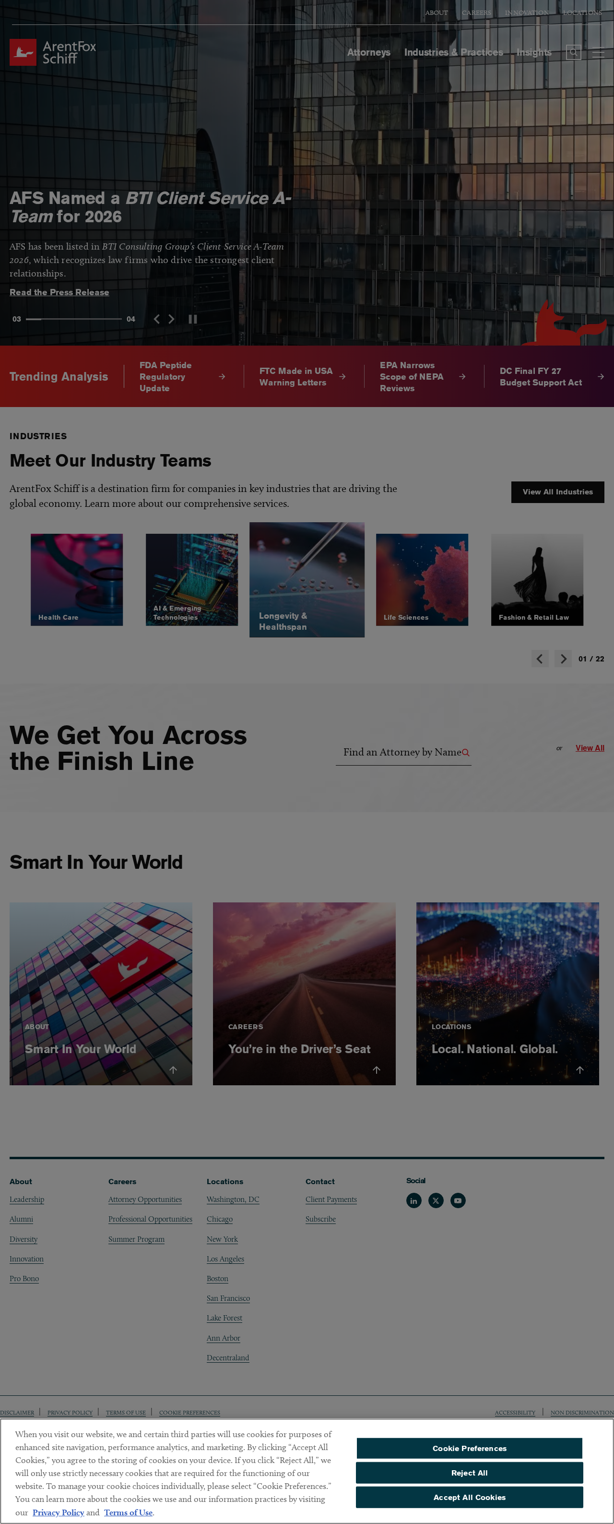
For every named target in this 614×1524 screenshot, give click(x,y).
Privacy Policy (58, 1512)
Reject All (469, 1472)
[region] (307, 1471)
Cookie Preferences (470, 1448)
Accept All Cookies (470, 1496)
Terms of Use (128, 1512)
